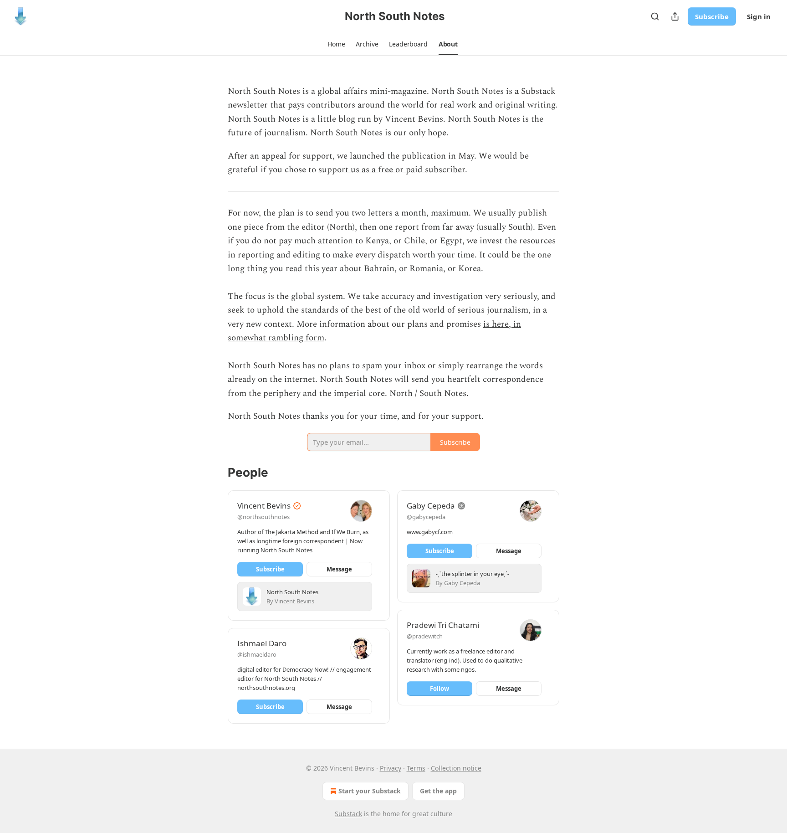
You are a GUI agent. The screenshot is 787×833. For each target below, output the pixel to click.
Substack (348, 813)
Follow (439, 688)
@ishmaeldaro (256, 654)
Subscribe (712, 16)
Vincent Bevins (264, 505)
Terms (416, 768)
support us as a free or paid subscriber (391, 169)
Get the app (438, 791)
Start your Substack (369, 791)
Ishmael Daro (261, 643)
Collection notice (456, 768)
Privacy (390, 768)
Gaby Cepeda (431, 505)
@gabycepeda (426, 517)
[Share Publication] (675, 16)
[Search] (655, 16)
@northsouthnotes (263, 517)
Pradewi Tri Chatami (443, 625)
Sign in (759, 16)
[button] (336, 44)
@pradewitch (425, 636)
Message (339, 569)
